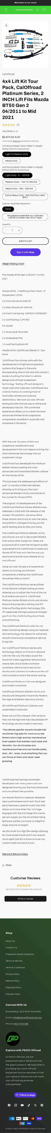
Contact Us (11, 948)
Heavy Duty (11, 161)
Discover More (13, 994)
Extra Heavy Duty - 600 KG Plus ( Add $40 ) (25, 196)
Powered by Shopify (36, 1128)
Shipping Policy (13, 987)
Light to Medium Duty (16, 154)
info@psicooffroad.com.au (27, 1017)
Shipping (16, 141)
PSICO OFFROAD (20, 1128)
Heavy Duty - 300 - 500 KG (19, 189)
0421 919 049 (21, 1024)
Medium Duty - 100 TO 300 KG (21, 182)
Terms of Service (14, 961)
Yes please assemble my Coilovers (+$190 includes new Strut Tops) (25, 217)
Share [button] (9, 865)
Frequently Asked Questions (20, 954)
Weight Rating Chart (13, 264)
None (8, 209)
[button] (6, 10)
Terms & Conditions (15, 968)
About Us (10, 941)
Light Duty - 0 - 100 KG (17, 175)
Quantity (6, 224)
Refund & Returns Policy (15, 854)
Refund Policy (12, 981)
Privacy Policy (13, 974)
